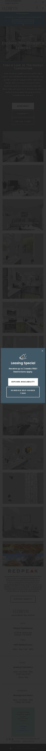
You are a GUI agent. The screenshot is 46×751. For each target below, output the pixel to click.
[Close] (42, 351)
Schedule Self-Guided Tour (23, 392)
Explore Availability (23, 382)
